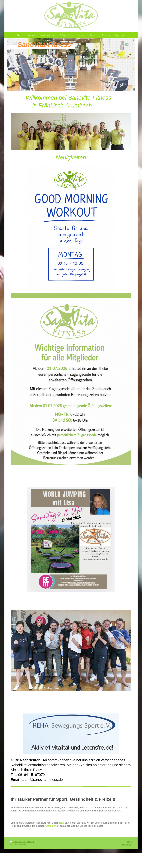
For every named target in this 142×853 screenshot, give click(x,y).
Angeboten (50, 826)
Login (129, 841)
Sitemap (30, 841)
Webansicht (126, 844)
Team (61, 823)
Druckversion (19, 841)
